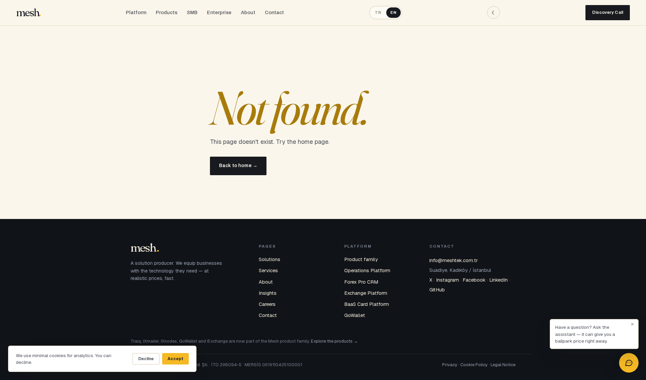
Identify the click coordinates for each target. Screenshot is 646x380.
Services (268, 270)
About (248, 12)
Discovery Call (607, 12)
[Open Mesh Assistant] (629, 363)
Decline (146, 358)
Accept (175, 358)
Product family (361, 259)
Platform (136, 12)
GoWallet (354, 315)
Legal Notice (503, 365)
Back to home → (238, 165)
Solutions (269, 259)
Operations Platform (367, 270)
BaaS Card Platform (366, 304)
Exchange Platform (365, 293)
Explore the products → (334, 341)
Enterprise (219, 12)
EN (393, 12)
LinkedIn (498, 280)
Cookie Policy (474, 365)
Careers (267, 304)
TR (378, 12)
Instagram (447, 280)
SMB (192, 12)
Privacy (449, 365)
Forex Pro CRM (361, 282)
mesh (27, 12)
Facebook (474, 280)
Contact (274, 12)
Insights (268, 293)
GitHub (437, 289)
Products (166, 12)
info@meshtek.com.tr (453, 260)
